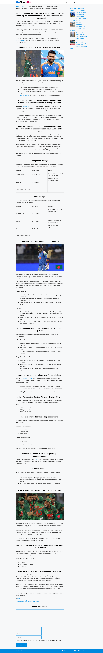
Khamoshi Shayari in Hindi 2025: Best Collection (28, 601)
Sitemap (85, 650)
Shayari (74, 2)
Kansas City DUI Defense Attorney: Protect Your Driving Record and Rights (78, 44)
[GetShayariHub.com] (24, 2)
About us (64, 650)
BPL (36, 459)
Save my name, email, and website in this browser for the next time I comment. (39, 640)
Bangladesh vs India (28, 106)
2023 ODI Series (24, 95)
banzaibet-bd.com (21, 40)
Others (22, 6)
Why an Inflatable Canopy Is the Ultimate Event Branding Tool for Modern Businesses (78, 16)
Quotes (68, 2)
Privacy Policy (77, 650)
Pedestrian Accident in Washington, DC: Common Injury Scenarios (78, 26)
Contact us (70, 650)
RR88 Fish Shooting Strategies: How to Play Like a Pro (30, 600)
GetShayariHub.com (21, 650)
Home (61, 2)
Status (80, 2)
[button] (85, 2)
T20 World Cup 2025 (26, 378)
